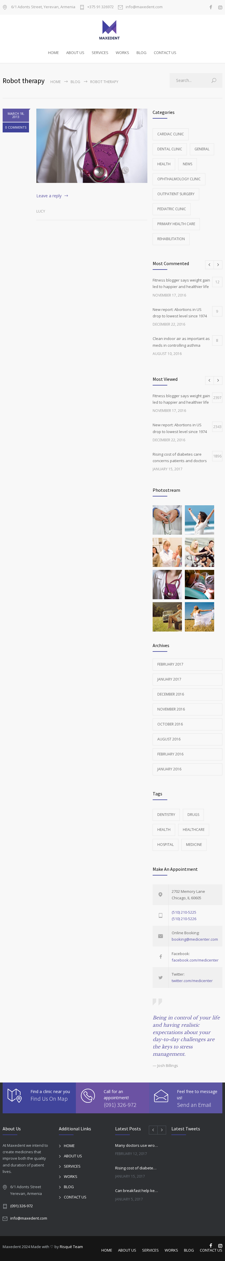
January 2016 (169, 769)
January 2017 (169, 679)
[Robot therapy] (91, 146)
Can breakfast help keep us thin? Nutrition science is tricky (136, 1190)
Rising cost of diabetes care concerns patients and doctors (136, 1168)
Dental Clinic (169, 149)
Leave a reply (49, 195)
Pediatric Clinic (171, 208)
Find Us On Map (49, 1098)
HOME (53, 52)
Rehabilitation (171, 238)
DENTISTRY (166, 814)
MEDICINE (194, 844)
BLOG (141, 52)
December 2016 (170, 694)
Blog (75, 81)
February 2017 (170, 664)
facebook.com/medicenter (195, 960)
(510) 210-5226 (184, 918)
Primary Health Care (176, 223)
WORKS (122, 52)
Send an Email (194, 1104)
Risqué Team (71, 1246)
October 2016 (170, 724)
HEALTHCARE (193, 829)
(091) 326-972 (120, 1104)
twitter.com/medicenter (192, 980)
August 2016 (168, 739)
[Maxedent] (112, 30)
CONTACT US (165, 52)
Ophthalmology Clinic (179, 178)
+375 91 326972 (100, 7)
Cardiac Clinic (170, 134)
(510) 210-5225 (184, 912)
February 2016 (170, 754)
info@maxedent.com (144, 7)
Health (164, 163)
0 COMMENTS (15, 127)
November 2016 (171, 709)
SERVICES (100, 52)
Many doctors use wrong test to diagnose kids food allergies (136, 1145)
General (202, 149)
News (187, 163)
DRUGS (193, 814)
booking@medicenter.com (195, 939)
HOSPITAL (165, 844)
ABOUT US (75, 52)
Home (55, 81)
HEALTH (164, 829)
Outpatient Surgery (176, 193)
